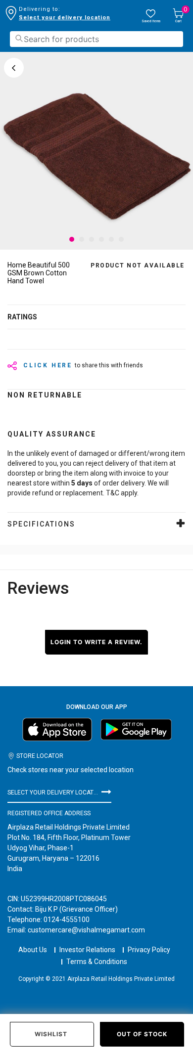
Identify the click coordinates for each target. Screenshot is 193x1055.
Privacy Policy (149, 950)
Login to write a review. (96, 642)
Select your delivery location (64, 17)
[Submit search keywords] (19, 38)
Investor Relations (87, 950)
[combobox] (96, 39)
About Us (32, 950)
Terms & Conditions (96, 962)
